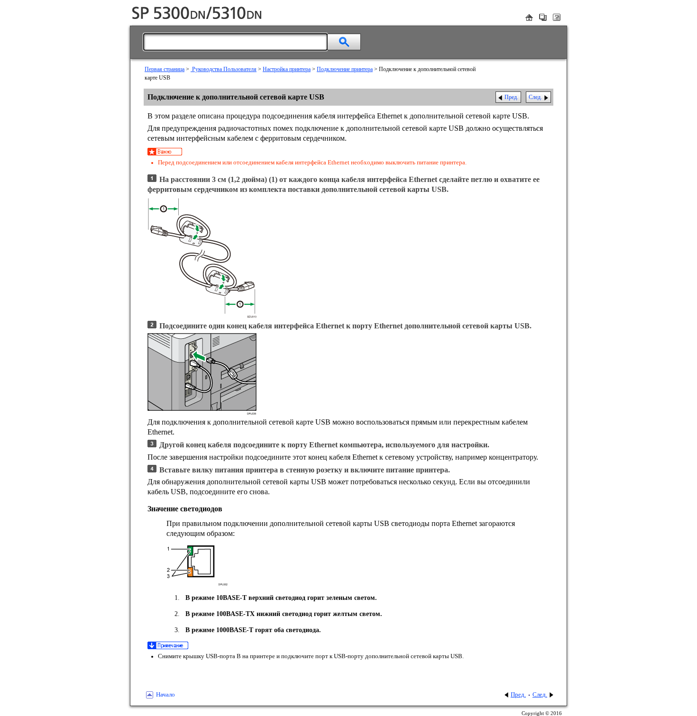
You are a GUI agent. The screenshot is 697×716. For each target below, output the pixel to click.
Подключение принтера (345, 69)
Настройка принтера (287, 69)
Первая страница (164, 69)
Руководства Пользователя (224, 69)
